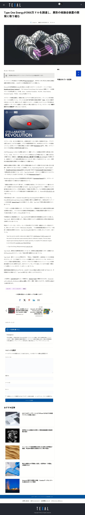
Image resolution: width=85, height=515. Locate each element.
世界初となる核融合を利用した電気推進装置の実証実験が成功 (37, 431)
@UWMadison (37, 236)
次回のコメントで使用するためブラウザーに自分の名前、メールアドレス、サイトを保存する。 (30, 396)
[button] (20, 300)
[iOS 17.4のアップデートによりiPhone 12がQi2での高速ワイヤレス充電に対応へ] (12, 413)
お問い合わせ (25, 501)
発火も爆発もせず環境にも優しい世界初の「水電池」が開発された (37, 464)
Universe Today (32, 279)
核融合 (24, 288)
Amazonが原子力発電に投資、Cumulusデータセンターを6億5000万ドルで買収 (37, 481)
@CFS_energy (45, 236)
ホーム (5, 70)
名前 (7, 375)
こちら (51, 281)
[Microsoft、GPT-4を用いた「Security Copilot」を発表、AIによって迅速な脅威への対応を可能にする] (46, 310)
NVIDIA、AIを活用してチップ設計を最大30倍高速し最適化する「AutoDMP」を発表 (22, 310)
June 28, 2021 (29, 246)
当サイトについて (35, 501)
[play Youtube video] (29, 124)
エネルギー (8, 288)
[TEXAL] (14, 4)
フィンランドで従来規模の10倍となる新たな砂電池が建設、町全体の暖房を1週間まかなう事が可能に (37, 447)
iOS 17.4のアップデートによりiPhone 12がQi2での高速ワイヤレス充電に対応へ (37, 414)
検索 (58, 69)
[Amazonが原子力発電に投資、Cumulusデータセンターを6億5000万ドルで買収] (12, 480)
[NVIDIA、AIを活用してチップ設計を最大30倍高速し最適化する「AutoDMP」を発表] (11, 309)
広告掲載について (45, 501)
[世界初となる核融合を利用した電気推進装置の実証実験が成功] (12, 429)
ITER (43, 100)
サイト (7, 389)
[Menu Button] (4, 5)
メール (7, 382)
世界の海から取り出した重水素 (25, 157)
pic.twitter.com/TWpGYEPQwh (23, 243)
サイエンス (52, 22)
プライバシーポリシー (57, 501)
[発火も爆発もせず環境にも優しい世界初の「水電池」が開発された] (12, 463)
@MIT (28, 236)
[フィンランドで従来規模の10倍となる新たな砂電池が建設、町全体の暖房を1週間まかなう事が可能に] (12, 446)
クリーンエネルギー (17, 288)
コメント (8, 357)
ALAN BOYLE (14, 279)
